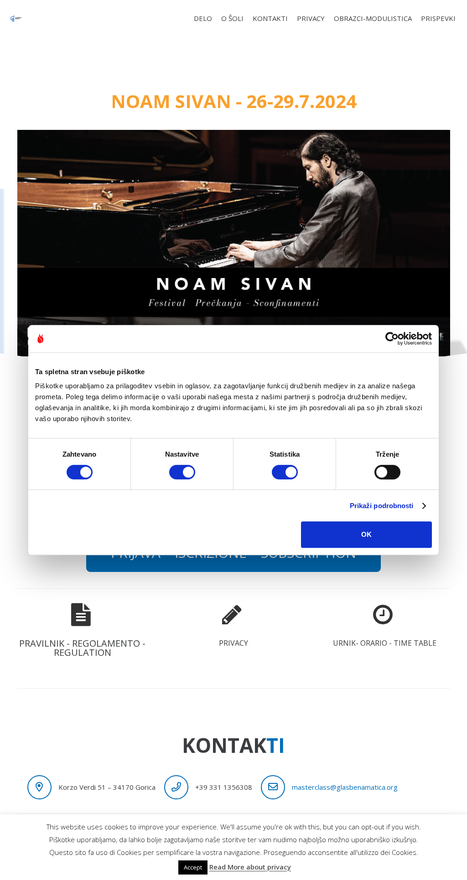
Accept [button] (193, 867)
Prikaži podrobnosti (382, 505)
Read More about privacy (250, 866)
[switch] (182, 472)
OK (366, 534)
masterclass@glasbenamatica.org (345, 787)
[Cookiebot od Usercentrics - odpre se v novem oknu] (392, 338)
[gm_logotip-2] (16, 18)
